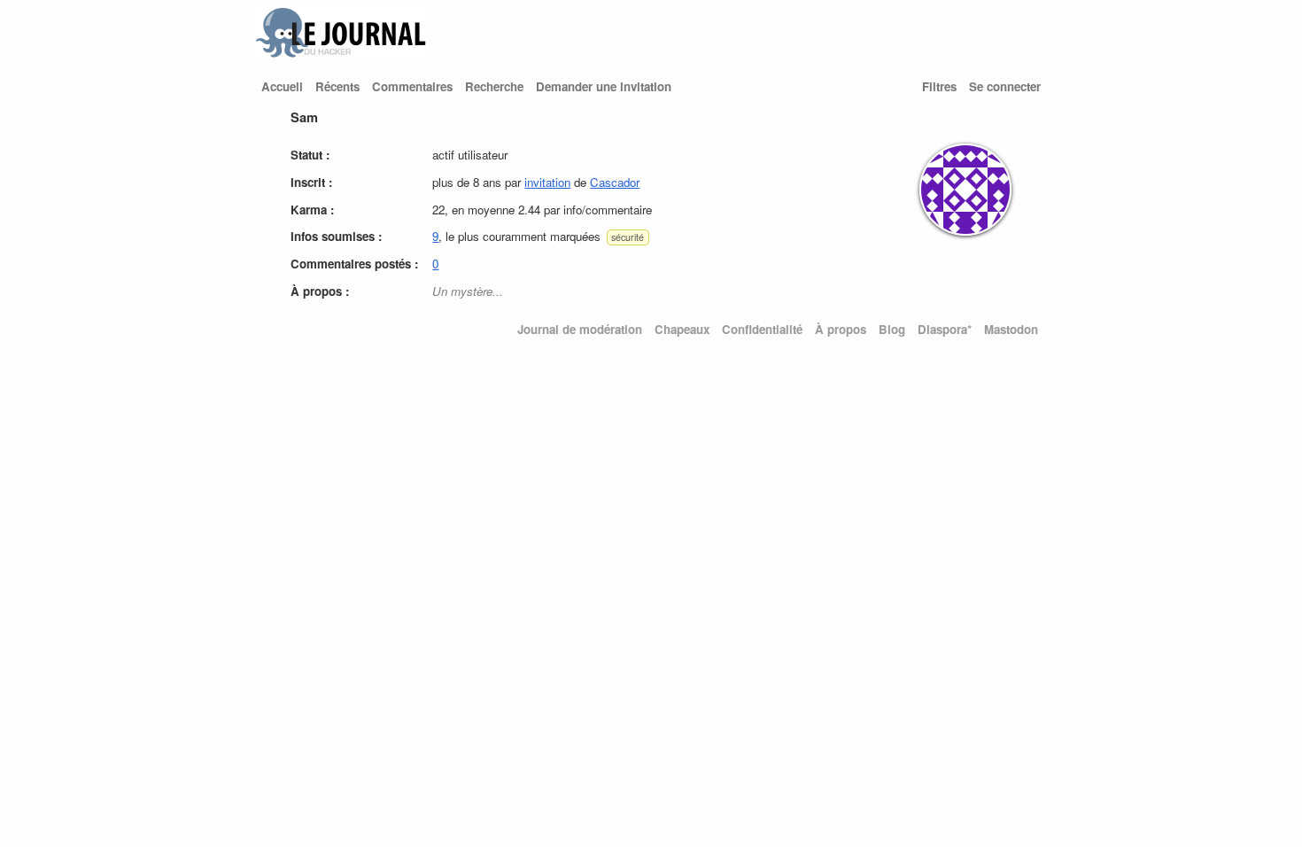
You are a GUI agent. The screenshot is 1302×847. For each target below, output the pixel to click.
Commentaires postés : (354, 263)
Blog (892, 329)
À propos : (320, 291)
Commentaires (412, 86)
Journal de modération (579, 329)
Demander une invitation (603, 86)
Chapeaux (682, 329)
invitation (547, 182)
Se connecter (1005, 86)
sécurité (627, 237)
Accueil (282, 86)
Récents (337, 86)
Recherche (494, 86)
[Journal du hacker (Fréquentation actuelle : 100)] (341, 53)
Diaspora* (945, 329)
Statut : (310, 154)
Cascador (614, 182)
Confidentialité (762, 329)
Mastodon (1011, 329)
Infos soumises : (336, 236)
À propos (840, 329)
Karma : (312, 209)
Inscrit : (311, 182)
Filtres (939, 86)
